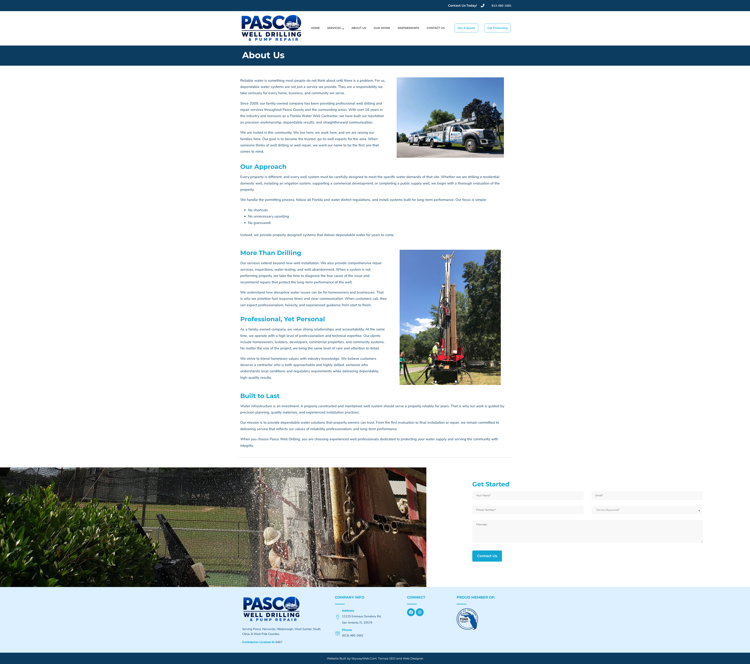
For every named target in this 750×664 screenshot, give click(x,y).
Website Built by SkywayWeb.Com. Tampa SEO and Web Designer (375, 658)
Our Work (382, 28)
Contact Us (436, 28)
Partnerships (408, 28)
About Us (358, 28)
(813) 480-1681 (352, 635)
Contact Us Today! (462, 5)
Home (315, 28)
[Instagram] (420, 612)
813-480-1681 (502, 6)
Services (334, 28)
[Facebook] (411, 612)
